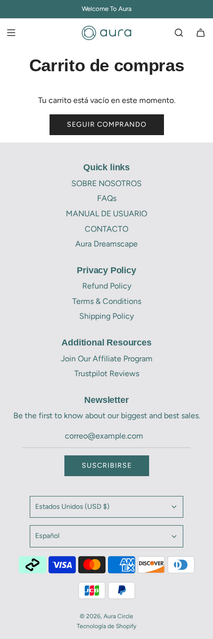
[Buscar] (179, 33)
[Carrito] (201, 33)
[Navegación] (11, 33)
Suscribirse (107, 465)
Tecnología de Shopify (106, 626)
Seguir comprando (107, 124)
